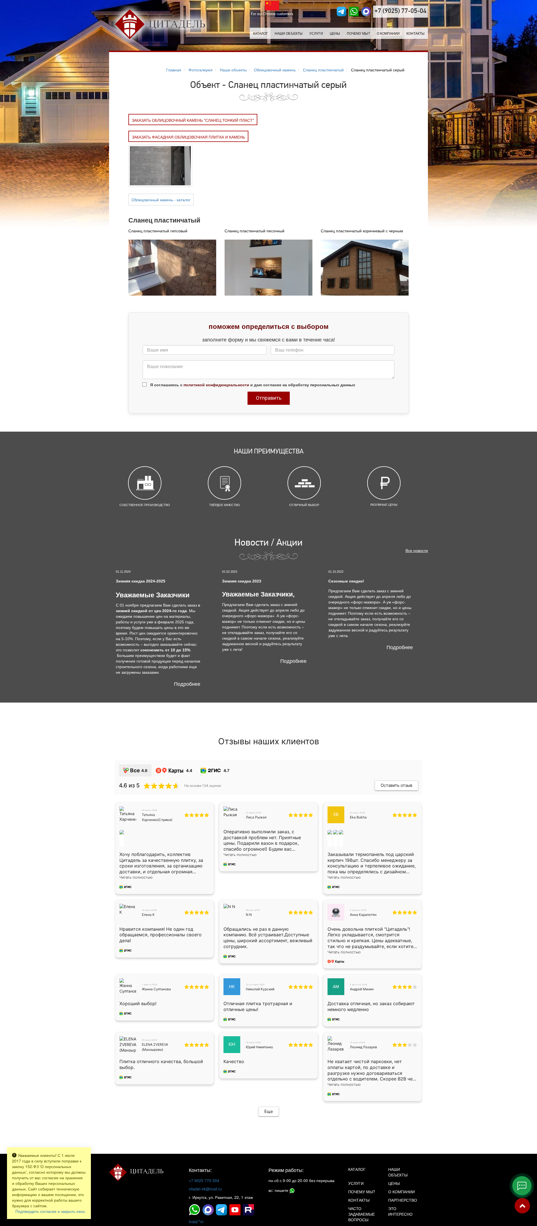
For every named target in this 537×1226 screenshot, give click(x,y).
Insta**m (196, 1221)
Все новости (417, 550)
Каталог (260, 33)
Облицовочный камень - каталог (160, 199)
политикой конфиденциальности (216, 384)
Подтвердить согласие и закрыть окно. (50, 1211)
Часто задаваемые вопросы (361, 1214)
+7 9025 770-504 (204, 1180)
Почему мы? (358, 33)
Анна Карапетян (363, 915)
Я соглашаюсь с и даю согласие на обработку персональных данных (252, 384)
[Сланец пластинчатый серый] (160, 165)
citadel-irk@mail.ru (205, 1189)
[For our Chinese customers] (272, 5)
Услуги (356, 1183)
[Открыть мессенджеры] (521, 1185)
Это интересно (400, 1211)
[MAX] (366, 11)
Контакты (415, 33)
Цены (335, 33)
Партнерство (402, 1200)
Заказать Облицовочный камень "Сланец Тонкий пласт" (193, 120)
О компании (388, 33)
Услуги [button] (316, 33)
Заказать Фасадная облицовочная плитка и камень (188, 137)
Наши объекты (289, 33)
